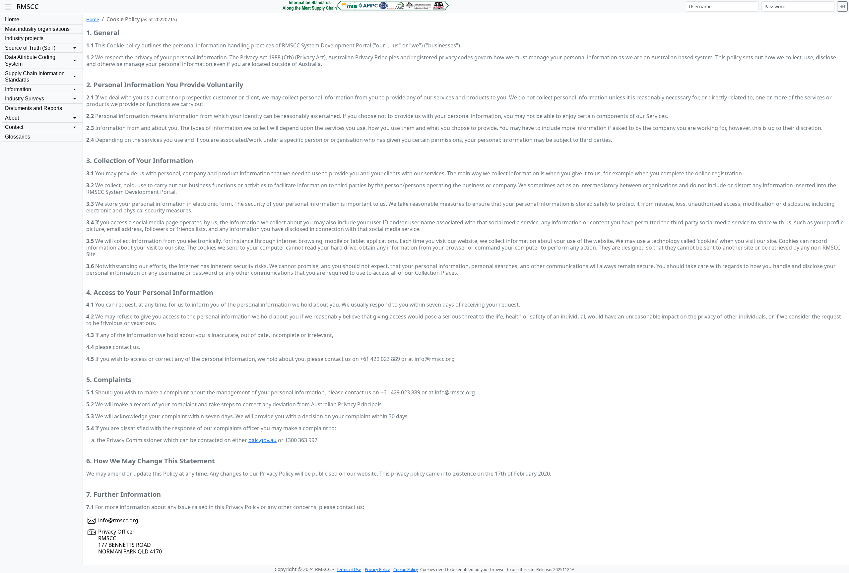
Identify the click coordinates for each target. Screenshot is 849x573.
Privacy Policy (377, 569)
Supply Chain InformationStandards (35, 77)
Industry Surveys (24, 98)
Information (18, 89)
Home (12, 19)
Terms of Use (349, 569)
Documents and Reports (33, 108)
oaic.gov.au (262, 440)
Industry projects (24, 38)
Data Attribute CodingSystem (30, 60)
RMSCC (28, 6)
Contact (14, 127)
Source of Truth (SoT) (30, 48)
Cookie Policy (405, 569)
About (12, 118)
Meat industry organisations (37, 29)
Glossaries (17, 137)
